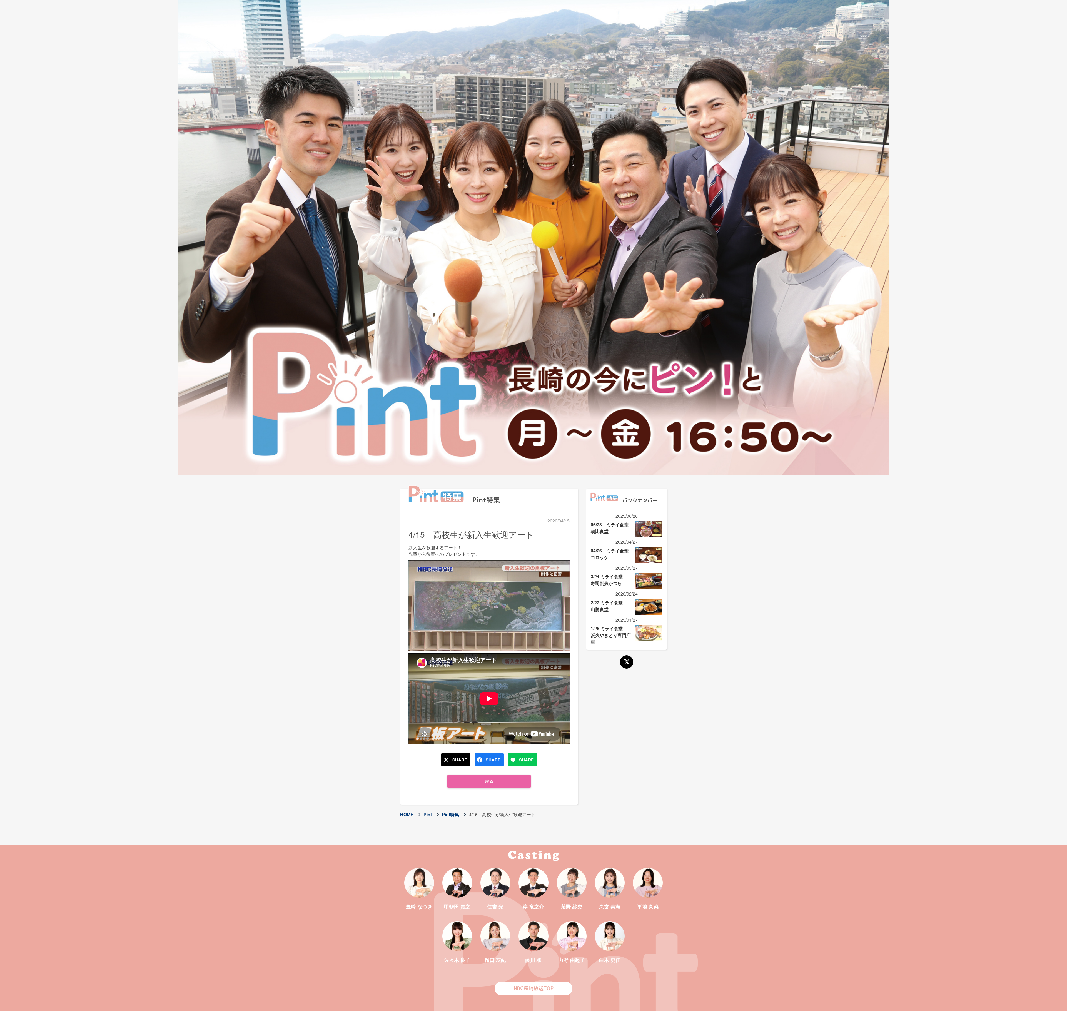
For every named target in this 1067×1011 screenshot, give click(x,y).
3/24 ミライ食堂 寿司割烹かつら (609, 579)
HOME (406, 814)
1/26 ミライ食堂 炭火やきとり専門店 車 (613, 635)
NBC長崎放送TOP (534, 988)
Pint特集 (450, 814)
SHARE (459, 760)
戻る (489, 781)
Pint (427, 814)
